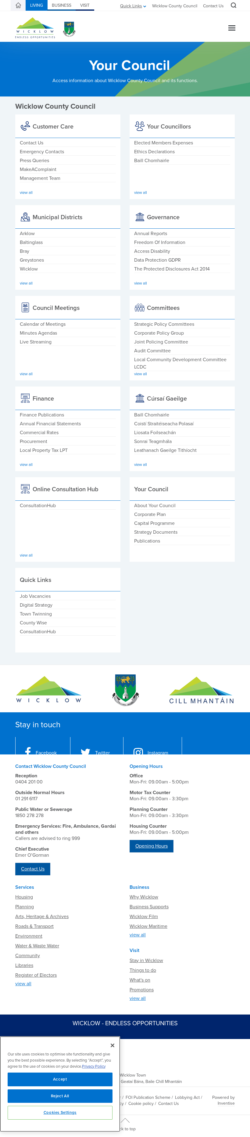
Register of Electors (36, 975)
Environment (28, 936)
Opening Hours (151, 846)
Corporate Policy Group (159, 333)
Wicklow (29, 269)
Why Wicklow (144, 897)
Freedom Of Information (159, 242)
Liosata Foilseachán (155, 433)
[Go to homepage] (201, 690)
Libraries (24, 965)
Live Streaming (36, 342)
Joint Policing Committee (161, 342)
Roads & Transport (34, 926)
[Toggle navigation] (232, 28)
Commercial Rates (39, 433)
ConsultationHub (38, 506)
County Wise (33, 623)
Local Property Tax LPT (44, 450)
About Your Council (155, 506)
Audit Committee (152, 351)
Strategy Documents (155, 532)
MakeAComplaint (38, 169)
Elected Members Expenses (163, 143)
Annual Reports (150, 234)
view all (23, 984)
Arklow (27, 234)
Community (27, 956)
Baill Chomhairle (151, 161)
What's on (140, 980)
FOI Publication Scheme (148, 1097)
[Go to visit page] (125, 690)
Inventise (226, 1103)
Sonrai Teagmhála (153, 441)
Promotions (142, 990)
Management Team (40, 178)
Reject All (60, 1096)
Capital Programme (154, 523)
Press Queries (34, 161)
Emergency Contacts (42, 152)
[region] (60, 1084)
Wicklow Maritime (148, 926)
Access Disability (152, 251)
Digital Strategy (36, 605)
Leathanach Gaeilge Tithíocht (165, 450)
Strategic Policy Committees (164, 324)
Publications (147, 541)
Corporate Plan (150, 514)
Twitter (102, 753)
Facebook (46, 753)
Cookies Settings (60, 1112)
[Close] (112, 1045)
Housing (24, 897)
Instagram (158, 753)
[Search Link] (232, 6)
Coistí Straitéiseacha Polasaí (164, 424)
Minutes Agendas (38, 333)
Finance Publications (42, 415)
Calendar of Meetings (43, 324)
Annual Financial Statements (50, 424)
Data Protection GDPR (157, 260)
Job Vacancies (35, 596)
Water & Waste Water (37, 946)
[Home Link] (18, 5)
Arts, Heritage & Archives (42, 917)
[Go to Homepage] (48, 690)
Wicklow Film (144, 917)
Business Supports (149, 907)
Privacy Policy (93, 1066)
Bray (24, 251)
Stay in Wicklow (146, 960)
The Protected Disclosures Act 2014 (172, 269)
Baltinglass (31, 242)
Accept (60, 1079)
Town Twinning (36, 614)
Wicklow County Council (174, 6)
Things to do (143, 970)
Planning (24, 907)
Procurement (33, 441)
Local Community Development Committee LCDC (180, 363)
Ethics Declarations (154, 152)
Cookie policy (141, 1103)
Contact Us (213, 6)
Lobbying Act (187, 1097)
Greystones (32, 260)
